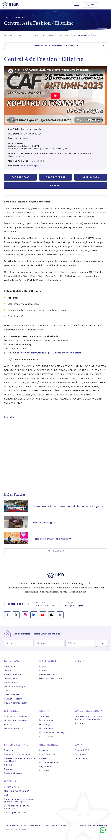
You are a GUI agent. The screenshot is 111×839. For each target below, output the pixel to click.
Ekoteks (8, 724)
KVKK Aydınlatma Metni (16, 812)
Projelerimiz (10, 750)
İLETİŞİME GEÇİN (16, 604)
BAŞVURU (55, 185)
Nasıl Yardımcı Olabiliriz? (16, 791)
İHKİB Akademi (46, 720)
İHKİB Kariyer (46, 728)
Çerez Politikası (11, 825)
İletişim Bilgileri (11, 787)
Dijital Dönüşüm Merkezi (16, 720)
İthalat (42, 670)
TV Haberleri (80, 754)
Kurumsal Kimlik (12, 682)
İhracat (43, 666)
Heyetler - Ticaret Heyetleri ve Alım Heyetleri (19, 759)
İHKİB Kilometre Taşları (15, 703)
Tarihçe (7, 670)
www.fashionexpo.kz (30, 165)
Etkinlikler (9, 765)
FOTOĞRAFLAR (21, 177)
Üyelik (7, 690)
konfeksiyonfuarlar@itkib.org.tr (33, 352)
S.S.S (6, 795)
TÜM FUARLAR (56, 551)
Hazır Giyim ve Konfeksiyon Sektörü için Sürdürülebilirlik (88, 717)
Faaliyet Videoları (13, 773)
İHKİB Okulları (46, 737)
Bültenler (8, 769)
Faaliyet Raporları (13, 699)
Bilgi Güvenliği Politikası (56, 825)
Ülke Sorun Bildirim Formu (52, 678)
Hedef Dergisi (81, 758)
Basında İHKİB (81, 750)
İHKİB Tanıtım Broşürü (15, 686)
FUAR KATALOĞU (56, 177)
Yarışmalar (44, 716)
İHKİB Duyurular (47, 754)
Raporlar (43, 750)
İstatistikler (44, 770)
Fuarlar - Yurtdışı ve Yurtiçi (17, 754)
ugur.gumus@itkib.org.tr (67, 352)
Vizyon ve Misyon (13, 674)
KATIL (101, 643)
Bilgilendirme (45, 766)
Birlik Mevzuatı (11, 695)
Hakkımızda (9, 666)
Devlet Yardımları (48, 674)
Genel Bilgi (44, 724)
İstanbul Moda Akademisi (16, 716)
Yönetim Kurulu (11, 678)
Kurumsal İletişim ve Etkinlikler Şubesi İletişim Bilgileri (19, 800)
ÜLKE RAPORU (91, 177)
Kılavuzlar (79, 723)
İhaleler (43, 758)
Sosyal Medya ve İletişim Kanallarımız (16, 807)
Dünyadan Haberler (49, 762)
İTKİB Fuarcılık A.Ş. (13, 728)
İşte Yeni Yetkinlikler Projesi (52, 732)
